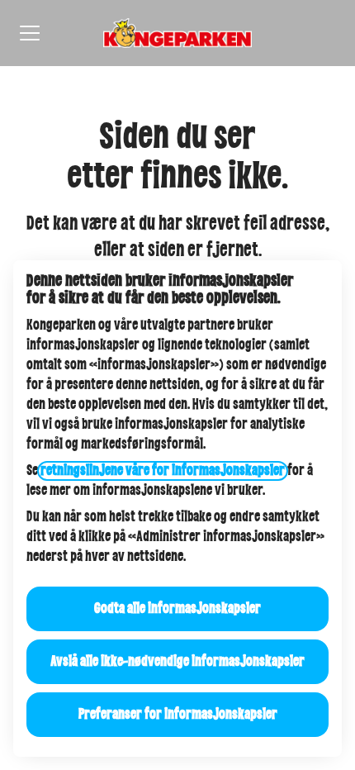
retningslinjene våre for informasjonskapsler (162, 471)
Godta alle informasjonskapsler (177, 609)
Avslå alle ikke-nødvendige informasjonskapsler (177, 661)
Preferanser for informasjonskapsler (177, 714)
